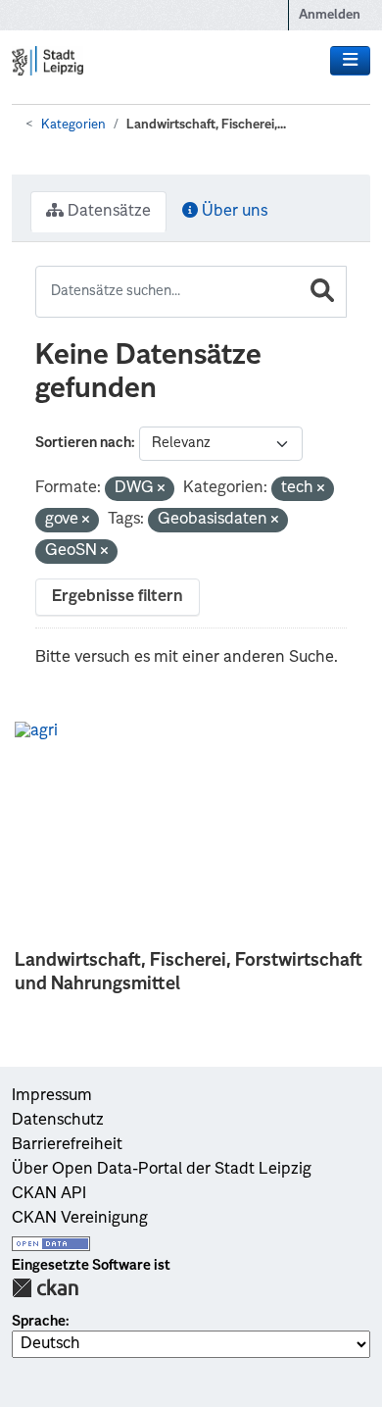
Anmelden (329, 15)
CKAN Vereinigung (80, 1219)
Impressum (52, 1096)
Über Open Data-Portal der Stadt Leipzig (161, 1170)
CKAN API (49, 1194)
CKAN (45, 1288)
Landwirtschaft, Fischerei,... (206, 125)
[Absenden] (322, 292)
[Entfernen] (161, 489)
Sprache (39, 1322)
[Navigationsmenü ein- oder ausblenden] (350, 60)
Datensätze (107, 212)
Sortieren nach (83, 443)
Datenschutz (58, 1121)
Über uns (232, 212)
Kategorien (73, 125)
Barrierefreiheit (67, 1145)
